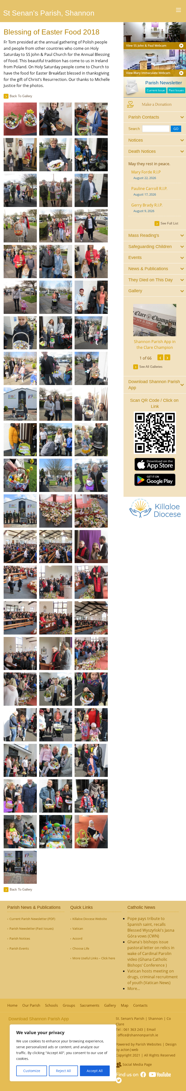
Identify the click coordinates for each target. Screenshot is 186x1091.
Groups (69, 1005)
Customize (31, 1070)
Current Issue (156, 90)
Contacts (140, 1005)
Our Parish (31, 1005)
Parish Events (19, 948)
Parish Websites (149, 1044)
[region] (63, 1052)
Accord (77, 938)
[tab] (155, 117)
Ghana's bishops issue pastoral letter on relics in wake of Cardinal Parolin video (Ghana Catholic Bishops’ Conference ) (150, 953)
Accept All (95, 1070)
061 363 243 (133, 1029)
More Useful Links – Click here (93, 958)
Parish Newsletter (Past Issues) (31, 928)
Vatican (77, 928)
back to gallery (21, 96)
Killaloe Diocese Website (89, 918)
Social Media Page (137, 1064)
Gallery (110, 1005)
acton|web (129, 1049)
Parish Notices (19, 938)
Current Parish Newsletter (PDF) (32, 918)
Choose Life (80, 948)
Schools (51, 1005)
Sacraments (89, 1005)
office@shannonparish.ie (138, 1035)
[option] (154, 327)
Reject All (63, 1070)
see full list (169, 223)
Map (124, 1005)
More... (133, 988)
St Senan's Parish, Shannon (48, 13)
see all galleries (151, 367)
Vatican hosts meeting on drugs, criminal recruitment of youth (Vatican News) (152, 976)
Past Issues (176, 90)
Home (12, 1005)
